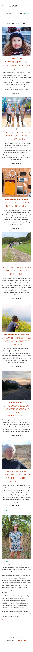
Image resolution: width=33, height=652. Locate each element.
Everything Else (14, 58)
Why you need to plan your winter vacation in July (16, 65)
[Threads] (15, 13)
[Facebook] (7, 13)
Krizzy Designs (21, 640)
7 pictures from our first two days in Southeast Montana (16, 341)
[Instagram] (10, 13)
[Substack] (21, 13)
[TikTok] (12, 13)
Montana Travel (19, 334)
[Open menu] (29, 6)
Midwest (19, 129)
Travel (22, 58)
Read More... (6, 620)
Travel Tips (24, 199)
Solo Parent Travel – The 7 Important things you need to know (16, 270)
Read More (16, 93)
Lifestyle (19, 471)
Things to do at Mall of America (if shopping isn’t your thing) (16, 135)
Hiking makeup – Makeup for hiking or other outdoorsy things (16, 478)
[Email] (18, 13)
